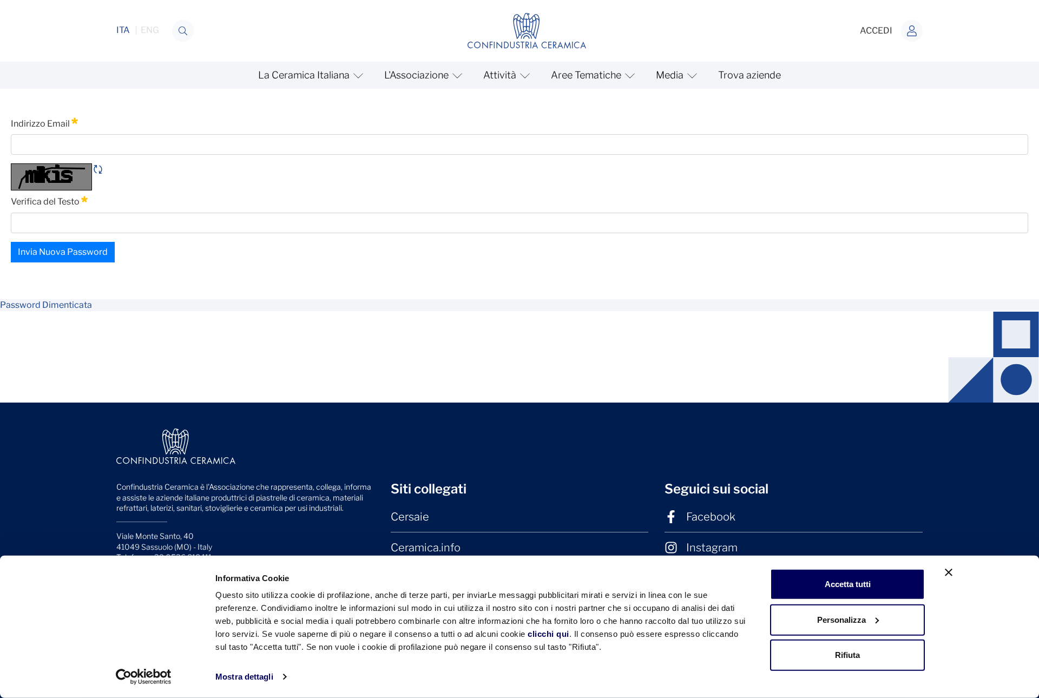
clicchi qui (548, 633)
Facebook (710, 516)
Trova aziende (749, 75)
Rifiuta (847, 655)
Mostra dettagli (244, 676)
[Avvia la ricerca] (183, 31)
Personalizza (841, 619)
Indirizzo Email (44, 123)
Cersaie (410, 516)
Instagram (712, 547)
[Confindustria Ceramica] (527, 30)
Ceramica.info (426, 547)
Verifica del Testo (49, 201)
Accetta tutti (848, 584)
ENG (150, 30)
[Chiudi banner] (948, 572)
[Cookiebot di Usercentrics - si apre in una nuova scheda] (143, 677)
